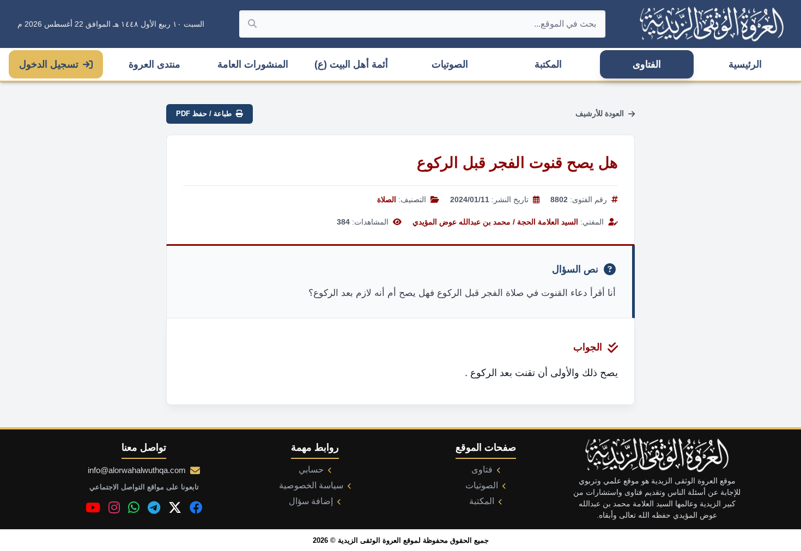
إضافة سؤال (311, 501)
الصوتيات (450, 64)
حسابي (311, 469)
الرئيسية (745, 64)
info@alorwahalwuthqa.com (137, 470)
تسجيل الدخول (48, 64)
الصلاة (386, 199)
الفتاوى (647, 64)
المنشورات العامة (252, 64)
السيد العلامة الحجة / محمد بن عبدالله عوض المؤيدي (495, 221)
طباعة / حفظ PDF (204, 114)
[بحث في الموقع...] (252, 24)
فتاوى (482, 469)
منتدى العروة (154, 64)
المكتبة (548, 64)
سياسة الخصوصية (311, 485)
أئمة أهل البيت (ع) (351, 64)
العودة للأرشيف (599, 113)
